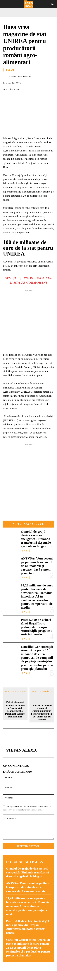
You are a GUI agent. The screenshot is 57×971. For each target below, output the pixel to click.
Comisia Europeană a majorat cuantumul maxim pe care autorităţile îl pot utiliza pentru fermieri (41, 712)
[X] (13, 97)
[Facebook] (6, 97)
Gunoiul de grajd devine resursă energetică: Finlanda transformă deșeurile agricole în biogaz (36, 539)
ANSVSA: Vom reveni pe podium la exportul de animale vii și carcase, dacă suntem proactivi (37, 565)
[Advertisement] (28, 320)
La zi (25, 550)
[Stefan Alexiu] (5, 76)
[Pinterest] (20, 97)
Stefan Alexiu (24, 76)
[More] (41, 97)
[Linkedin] (34, 97)
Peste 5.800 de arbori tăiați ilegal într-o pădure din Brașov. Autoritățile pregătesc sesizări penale (36, 627)
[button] (5, 4)
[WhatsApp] (27, 97)
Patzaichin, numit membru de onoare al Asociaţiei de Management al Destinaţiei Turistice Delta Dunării (15, 709)
